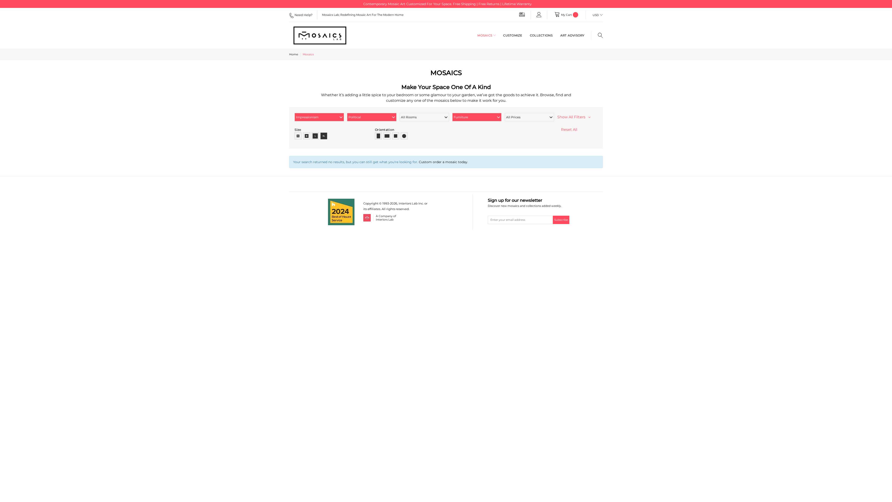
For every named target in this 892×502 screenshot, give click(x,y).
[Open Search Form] (597, 35)
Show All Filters (572, 117)
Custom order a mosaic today (443, 162)
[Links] (539, 15)
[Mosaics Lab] (324, 35)
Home (293, 54)
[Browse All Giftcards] (522, 14)
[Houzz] (341, 201)
